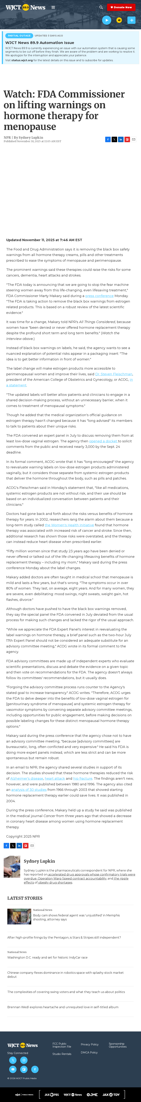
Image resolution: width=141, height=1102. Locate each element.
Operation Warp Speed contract (61, 878)
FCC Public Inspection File (62, 1045)
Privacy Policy (90, 1044)
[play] (107, 20)
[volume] (119, 20)
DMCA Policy (89, 1052)
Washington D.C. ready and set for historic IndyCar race (47, 957)
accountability (95, 878)
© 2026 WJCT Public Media (22, 1078)
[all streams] (131, 20)
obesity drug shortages (55, 882)
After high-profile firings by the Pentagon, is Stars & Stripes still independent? (64, 937)
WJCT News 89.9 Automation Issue (39, 43)
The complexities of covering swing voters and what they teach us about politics (66, 992)
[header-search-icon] (101, 7)
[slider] (114, 20)
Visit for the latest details (59, 60)
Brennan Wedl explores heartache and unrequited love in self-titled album (62, 1007)
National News (42, 910)
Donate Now (123, 7)
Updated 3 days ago (49, 35)
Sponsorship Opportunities (117, 1045)
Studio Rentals (62, 1054)
